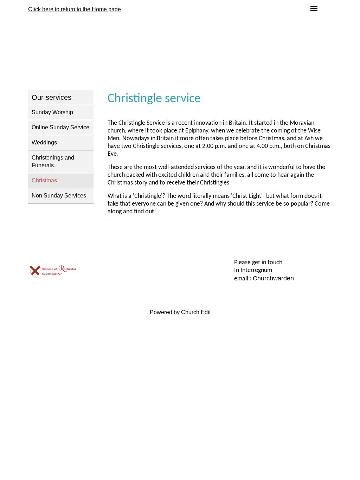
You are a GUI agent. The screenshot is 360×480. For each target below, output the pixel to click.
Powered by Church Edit (180, 312)
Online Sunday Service (60, 127)
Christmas (44, 180)
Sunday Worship (52, 112)
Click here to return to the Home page (74, 9)
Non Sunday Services (59, 196)
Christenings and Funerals (53, 161)
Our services (51, 97)
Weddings (44, 142)
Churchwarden (273, 278)
